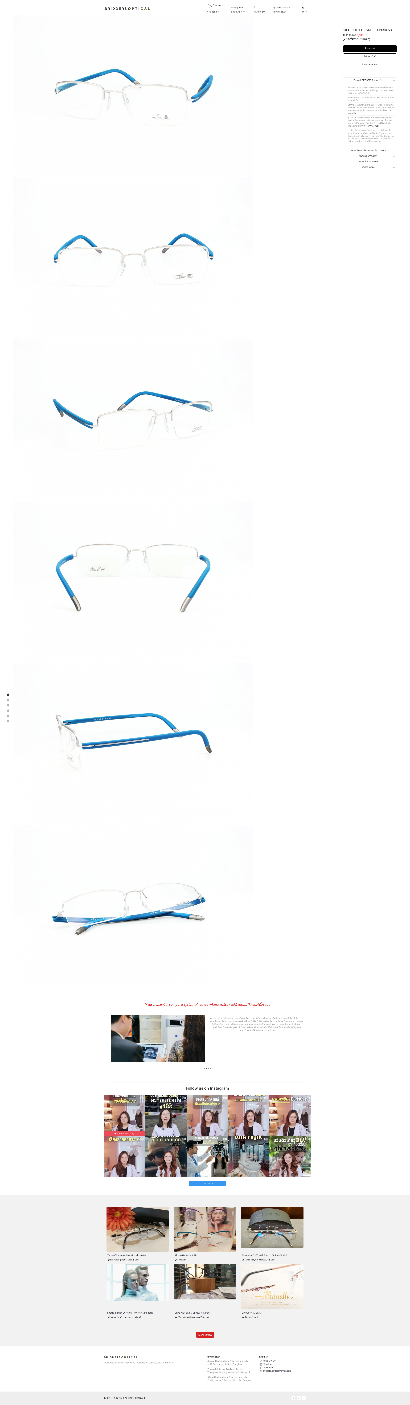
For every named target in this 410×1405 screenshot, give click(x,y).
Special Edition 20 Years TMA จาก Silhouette (130, 1312)
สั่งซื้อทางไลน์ (370, 56)
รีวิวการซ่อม (374, 125)
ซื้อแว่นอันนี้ (370, 48)
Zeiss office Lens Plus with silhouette (126, 1255)
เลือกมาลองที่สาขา (369, 64)
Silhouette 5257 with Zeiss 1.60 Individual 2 (264, 1255)
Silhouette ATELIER (252, 1312)
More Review (205, 1334)
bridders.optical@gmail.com (277, 1370)
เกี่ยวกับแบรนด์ (368, 167)
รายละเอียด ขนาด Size (368, 161)
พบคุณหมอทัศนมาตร (368, 156)
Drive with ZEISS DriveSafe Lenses (193, 1312)
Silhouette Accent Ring (186, 1255)
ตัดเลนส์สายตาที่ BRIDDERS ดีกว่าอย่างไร (368, 150)
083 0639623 (269, 1360)
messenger (268, 1367)
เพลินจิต (364, 39)
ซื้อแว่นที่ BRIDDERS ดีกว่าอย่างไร (368, 80)
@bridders (268, 1364)
